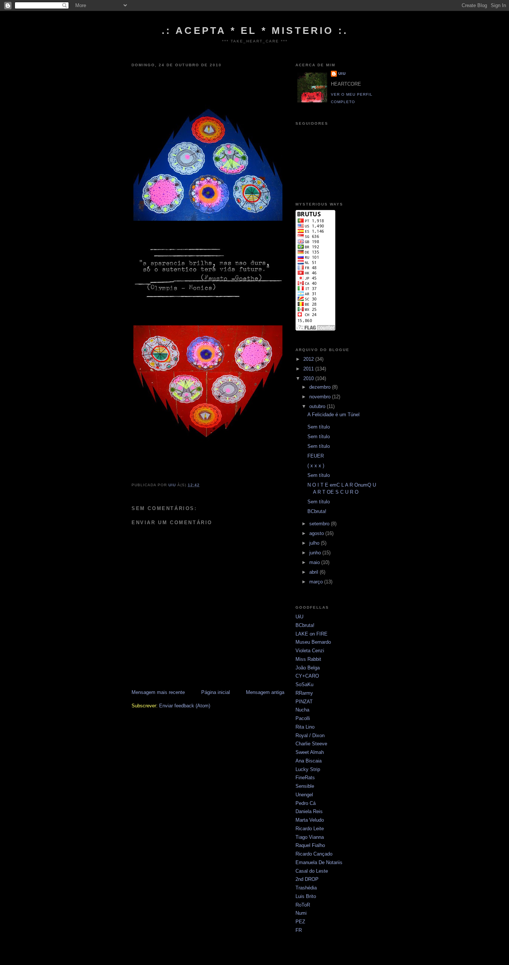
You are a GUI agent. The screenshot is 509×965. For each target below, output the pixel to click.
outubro (318, 406)
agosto (317, 533)
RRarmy (304, 693)
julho (315, 543)
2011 (309, 369)
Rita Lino (304, 727)
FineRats (305, 777)
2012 (309, 359)
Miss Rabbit (308, 659)
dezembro (320, 387)
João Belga (307, 668)
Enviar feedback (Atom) (184, 705)
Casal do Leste (311, 871)
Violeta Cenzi (309, 650)
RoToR (302, 905)
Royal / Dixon (310, 735)
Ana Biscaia (308, 761)
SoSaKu (304, 684)
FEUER (315, 456)
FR (298, 930)
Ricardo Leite (309, 828)
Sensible (304, 786)
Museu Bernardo (313, 642)
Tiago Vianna (309, 837)
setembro (320, 523)
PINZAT (304, 701)
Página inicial (215, 692)
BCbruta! (316, 511)
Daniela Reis (309, 811)
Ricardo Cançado (313, 854)
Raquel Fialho (310, 845)
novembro (320, 396)
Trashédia (306, 888)
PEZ (300, 921)
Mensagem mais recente (158, 692)
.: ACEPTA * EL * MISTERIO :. (255, 30)
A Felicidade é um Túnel (333, 414)
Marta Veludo (309, 820)
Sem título (318, 427)
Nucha (302, 710)
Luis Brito (305, 896)
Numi (301, 913)
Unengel (304, 794)
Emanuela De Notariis (318, 862)
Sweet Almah (309, 752)
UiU (299, 617)
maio (315, 562)
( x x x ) (315, 465)
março (316, 582)
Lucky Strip (307, 769)
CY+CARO (307, 676)
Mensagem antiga (265, 692)
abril (314, 572)
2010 (309, 378)
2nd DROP (307, 879)
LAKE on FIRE (311, 634)
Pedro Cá (305, 803)
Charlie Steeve (311, 743)
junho (315, 552)
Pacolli (302, 718)
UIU (342, 73)
